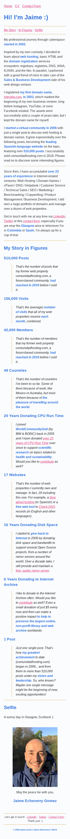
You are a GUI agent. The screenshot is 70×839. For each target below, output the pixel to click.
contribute (47, 461)
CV (17, 6)
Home (8, 6)
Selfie (39, 30)
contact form (31, 221)
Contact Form (31, 6)
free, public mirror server (32, 570)
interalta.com (13, 97)
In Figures (25, 30)
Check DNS (47, 506)
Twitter (8, 221)
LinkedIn (59, 216)
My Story (10, 30)
